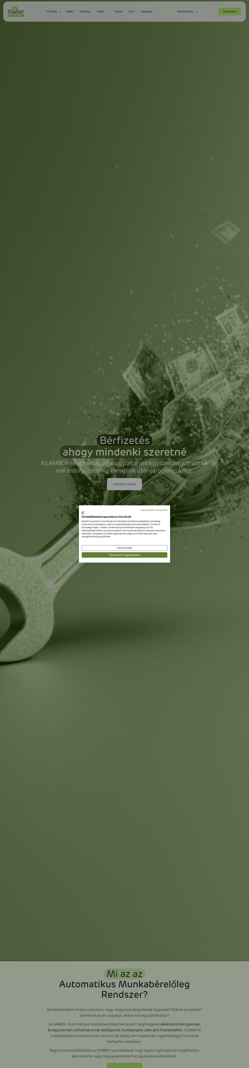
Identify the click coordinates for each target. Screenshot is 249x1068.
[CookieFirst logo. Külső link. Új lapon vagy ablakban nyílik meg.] (83, 513)
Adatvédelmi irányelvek (154, 510)
